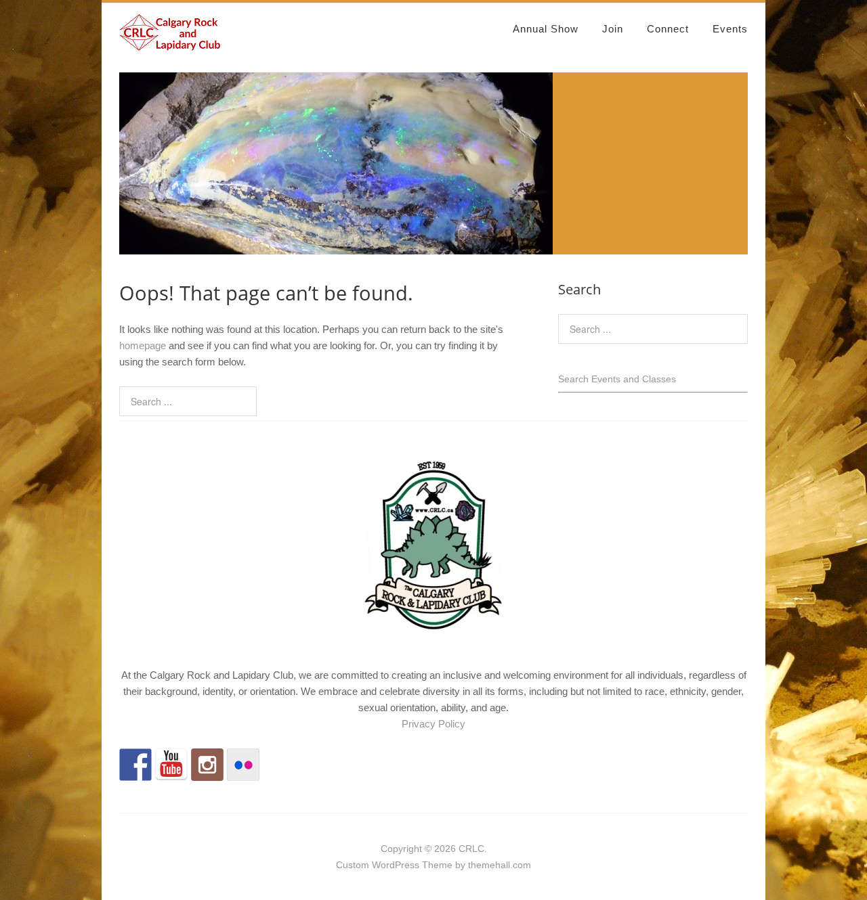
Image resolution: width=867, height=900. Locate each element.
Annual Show (545, 29)
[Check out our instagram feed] (207, 764)
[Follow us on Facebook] (135, 764)
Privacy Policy (433, 723)
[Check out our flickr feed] (243, 764)
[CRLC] (170, 45)
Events (730, 29)
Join (612, 29)
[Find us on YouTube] (171, 764)
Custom (352, 864)
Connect (668, 29)
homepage (142, 345)
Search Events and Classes (617, 379)
